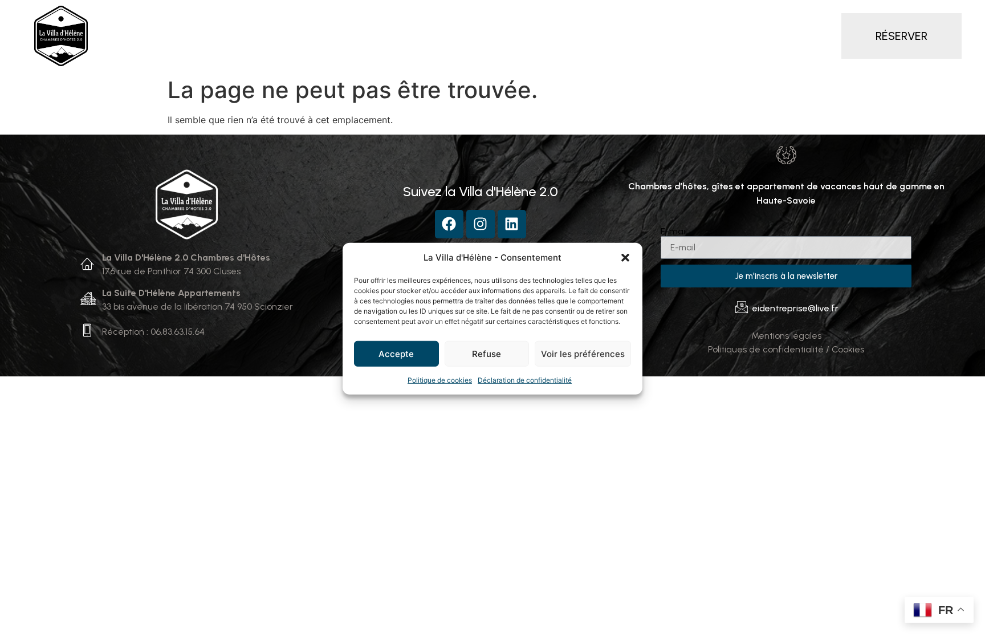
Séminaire (559, 36)
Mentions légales (786, 335)
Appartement (382, 36)
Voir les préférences (583, 353)
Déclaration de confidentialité (525, 380)
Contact (716, 36)
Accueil (196, 36)
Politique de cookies (440, 380)
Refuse (486, 353)
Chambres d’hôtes (274, 36)
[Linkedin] (512, 224)
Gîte (445, 36)
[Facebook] (449, 224)
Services (496, 36)
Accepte (396, 353)
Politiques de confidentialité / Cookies (786, 349)
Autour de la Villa (639, 36)
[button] (625, 257)
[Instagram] (480, 224)
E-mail (674, 231)
